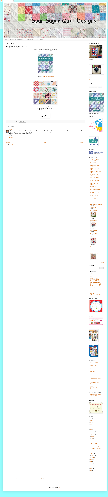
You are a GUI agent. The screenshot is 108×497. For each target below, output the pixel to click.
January (92, 457)
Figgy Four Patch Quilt (94, 174)
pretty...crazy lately (94, 443)
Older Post (82, 142)
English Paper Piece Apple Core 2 (96, 171)
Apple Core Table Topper (94, 161)
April (92, 452)
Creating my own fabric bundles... (97, 447)
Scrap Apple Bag (93, 186)
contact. (42, 39)
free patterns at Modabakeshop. (17, 39)
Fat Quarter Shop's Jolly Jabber (96, 204)
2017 (91, 422)
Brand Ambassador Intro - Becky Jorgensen (95, 275)
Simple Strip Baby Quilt (94, 188)
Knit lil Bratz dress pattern (94, 177)
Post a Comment (11, 140)
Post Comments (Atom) (15, 144)
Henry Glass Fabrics (94, 278)
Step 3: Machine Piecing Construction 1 (94, 383)
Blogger (59, 487)
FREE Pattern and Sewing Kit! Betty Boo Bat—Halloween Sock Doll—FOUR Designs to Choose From (96, 284)
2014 (91, 428)
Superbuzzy (92, 370)
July (92, 438)
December (93, 431)
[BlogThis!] (21, 122)
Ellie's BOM (92, 368)
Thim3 (10, 129)
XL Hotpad (92, 197)
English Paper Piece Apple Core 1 (96, 170)
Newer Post (8, 142)
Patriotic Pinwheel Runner (95, 180)
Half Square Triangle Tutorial (95, 176)
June (92, 440)
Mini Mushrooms (93, 364)
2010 (91, 463)
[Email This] (19, 122)
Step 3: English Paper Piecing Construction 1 (95, 380)
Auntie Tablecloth (93, 162)
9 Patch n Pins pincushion (94, 159)
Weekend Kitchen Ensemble (95, 194)
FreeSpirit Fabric (93, 288)
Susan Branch (92, 371)
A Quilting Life (93, 207)
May (92, 442)
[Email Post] (17, 121)
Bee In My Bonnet (93, 220)
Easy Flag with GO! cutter (94, 168)
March (92, 453)
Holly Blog (92, 293)
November (93, 433)
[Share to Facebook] (23, 122)
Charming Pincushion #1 (94, 165)
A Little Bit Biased (93, 237)
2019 (91, 419)
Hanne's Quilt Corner (94, 253)
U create (92, 246)
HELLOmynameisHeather (95, 282)
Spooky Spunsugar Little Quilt (95, 191)
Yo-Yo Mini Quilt (93, 198)
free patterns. (30, 39)
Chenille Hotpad (93, 167)
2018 (91, 420)
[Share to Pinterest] (25, 122)
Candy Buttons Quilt (94, 164)
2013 (91, 429)
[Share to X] (22, 122)
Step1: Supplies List (93, 377)
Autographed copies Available (96, 445)
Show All (102, 262)
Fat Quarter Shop (93, 365)
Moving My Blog (93, 291)
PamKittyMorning (93, 230)
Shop (36, 39)
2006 (91, 470)
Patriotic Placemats (93, 182)
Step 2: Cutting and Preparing (95, 378)
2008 (91, 466)
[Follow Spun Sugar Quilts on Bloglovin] (95, 88)
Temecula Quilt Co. (94, 210)
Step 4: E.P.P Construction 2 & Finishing (95, 386)
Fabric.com (92, 367)
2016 (91, 424)
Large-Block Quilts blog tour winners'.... (96, 449)
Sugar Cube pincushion (94, 192)
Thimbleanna (92, 250)
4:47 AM (11, 137)
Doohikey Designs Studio (95, 290)
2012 (91, 459)
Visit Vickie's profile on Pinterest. (95, 79)
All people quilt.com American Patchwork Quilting (95, 395)
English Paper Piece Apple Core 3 (96, 173)
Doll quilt (91, 397)
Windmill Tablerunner (94, 195)
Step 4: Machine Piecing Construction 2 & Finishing (95, 388)
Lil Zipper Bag (92, 179)
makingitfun (92, 274)
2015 (91, 426)
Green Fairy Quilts (93, 233)
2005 (91, 472)
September (93, 434)
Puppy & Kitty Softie (94, 183)
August (92, 436)
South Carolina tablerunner (95, 189)
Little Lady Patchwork (94, 362)
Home (6, 39)
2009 (91, 465)
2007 (91, 468)
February (93, 455)
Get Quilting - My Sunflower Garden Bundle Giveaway (95, 280)
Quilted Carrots (93, 185)
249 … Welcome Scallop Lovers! (95, 294)
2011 (91, 461)
